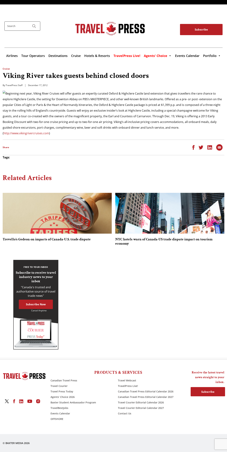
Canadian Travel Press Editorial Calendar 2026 (145, 391)
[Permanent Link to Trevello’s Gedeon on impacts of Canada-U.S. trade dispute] (57, 213)
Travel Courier (59, 386)
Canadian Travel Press (64, 380)
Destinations (58, 56)
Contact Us (124, 413)
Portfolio (210, 56)
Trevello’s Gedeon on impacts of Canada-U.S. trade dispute (47, 239)
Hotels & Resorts (97, 56)
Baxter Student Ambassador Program (73, 402)
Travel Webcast (127, 380)
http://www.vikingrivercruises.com (26, 133)
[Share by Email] (219, 147)
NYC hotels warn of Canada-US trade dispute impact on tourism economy (163, 241)
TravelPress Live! (128, 386)
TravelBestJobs (59, 408)
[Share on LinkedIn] (209, 147)
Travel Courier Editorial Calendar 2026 (141, 402)
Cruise (76, 56)
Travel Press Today (62, 391)
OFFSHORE (57, 419)
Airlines (12, 56)
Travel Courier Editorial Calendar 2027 (141, 408)
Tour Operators (33, 56)
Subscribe (201, 29)
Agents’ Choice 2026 (63, 397)
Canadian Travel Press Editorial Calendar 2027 (145, 397)
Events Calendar (187, 56)
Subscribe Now (36, 304)
